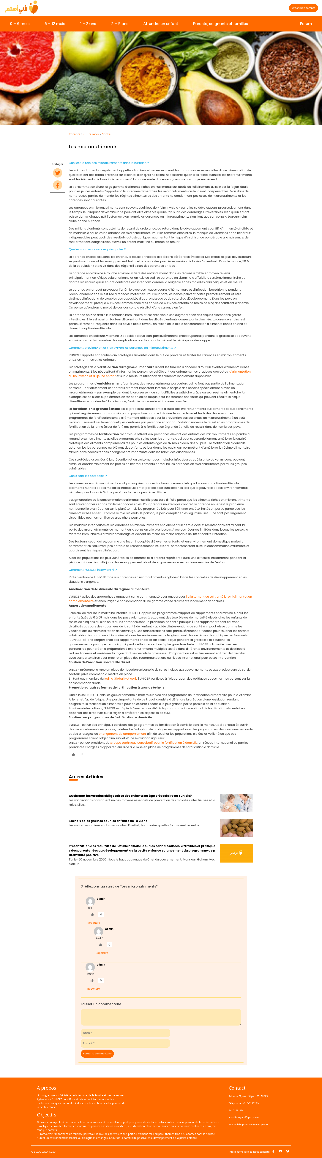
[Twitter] (288, 1151)
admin (101, 898)
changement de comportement (122, 734)
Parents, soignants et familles (220, 23)
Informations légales (240, 1151)
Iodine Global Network (120, 678)
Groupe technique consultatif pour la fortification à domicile (154, 743)
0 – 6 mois (20, 23)
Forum (306, 23)
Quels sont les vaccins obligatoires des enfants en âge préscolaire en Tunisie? (130, 796)
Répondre (94, 923)
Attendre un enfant (160, 23)
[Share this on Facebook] (57, 185)
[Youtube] (281, 1151)
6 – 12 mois (55, 23)
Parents (74, 134)
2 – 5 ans (119, 23)
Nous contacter (261, 1151)
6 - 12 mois (91, 134)
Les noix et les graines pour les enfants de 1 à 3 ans (108, 821)
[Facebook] (273, 1151)
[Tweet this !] (57, 173)
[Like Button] (73, 754)
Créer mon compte (303, 8)
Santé (106, 134)
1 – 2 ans (88, 23)
